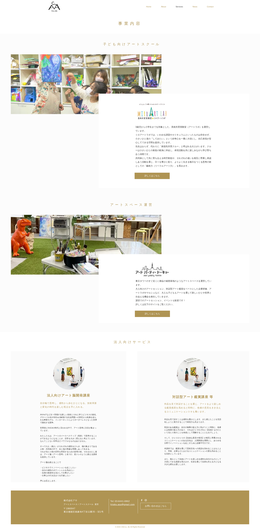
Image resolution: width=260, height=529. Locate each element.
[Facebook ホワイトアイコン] (141, 500)
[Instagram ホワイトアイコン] (145, 500)
